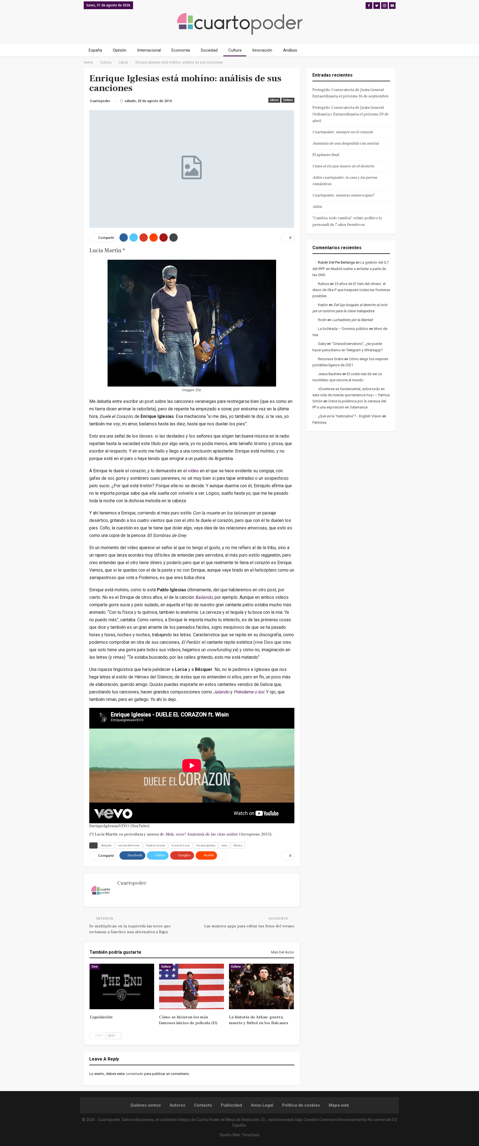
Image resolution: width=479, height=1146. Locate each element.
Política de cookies (301, 1105)
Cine (94, 966)
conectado (134, 1074)
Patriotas (319, 422)
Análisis (290, 50)
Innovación (262, 50)
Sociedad (209, 50)
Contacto (203, 1105)
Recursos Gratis (330, 359)
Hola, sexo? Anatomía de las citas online (201, 834)
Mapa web (339, 1105)
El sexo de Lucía (181, 845)
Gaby (322, 344)
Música (238, 845)
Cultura (234, 50)
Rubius (323, 284)
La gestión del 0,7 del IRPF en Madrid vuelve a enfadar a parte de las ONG (350, 268)
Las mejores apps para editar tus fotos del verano (249, 926)
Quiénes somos (145, 1105)
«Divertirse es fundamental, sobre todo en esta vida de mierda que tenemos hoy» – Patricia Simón (351, 395)
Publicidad (231, 1105)
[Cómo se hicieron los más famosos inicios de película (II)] (191, 986)
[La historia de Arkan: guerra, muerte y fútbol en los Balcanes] (261, 986)
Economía (181, 50)
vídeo (193, 470)
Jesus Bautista (330, 374)
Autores (177, 1105)
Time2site (250, 1135)
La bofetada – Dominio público (343, 329)
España (95, 50)
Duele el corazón (155, 845)
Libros (274, 100)
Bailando (106, 845)
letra (224, 845)
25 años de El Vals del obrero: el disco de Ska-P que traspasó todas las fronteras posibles (351, 290)
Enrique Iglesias (205, 845)
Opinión (119, 50)
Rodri (322, 320)
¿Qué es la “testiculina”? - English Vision (349, 416)
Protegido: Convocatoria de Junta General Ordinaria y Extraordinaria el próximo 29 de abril (350, 114)
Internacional (149, 50)
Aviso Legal (262, 1105)
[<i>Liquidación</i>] (122, 986)
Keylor (323, 305)
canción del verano (128, 845)
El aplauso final (325, 154)
